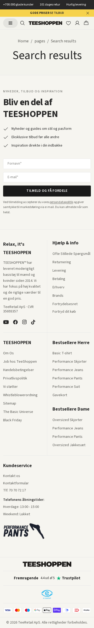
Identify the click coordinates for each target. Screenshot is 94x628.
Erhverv (58, 287)
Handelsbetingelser (18, 370)
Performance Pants (67, 378)
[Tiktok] (33, 322)
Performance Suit (66, 387)
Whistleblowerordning (20, 395)
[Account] (77, 23)
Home (23, 41)
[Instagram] (24, 322)
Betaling (58, 279)
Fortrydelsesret (65, 304)
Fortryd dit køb (64, 312)
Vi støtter (10, 387)
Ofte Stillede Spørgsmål (71, 254)
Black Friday (12, 420)
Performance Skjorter (69, 362)
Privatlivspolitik (15, 378)
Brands (57, 296)
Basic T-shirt (62, 353)
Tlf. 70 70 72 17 (14, 490)
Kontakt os (11, 476)
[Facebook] (15, 322)
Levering (59, 270)
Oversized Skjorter (67, 420)
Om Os (8, 353)
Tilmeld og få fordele (46, 190)
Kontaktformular (16, 483)
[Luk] (88, 13)
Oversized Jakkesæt (68, 445)
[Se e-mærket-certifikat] (47, 594)
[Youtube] (6, 322)
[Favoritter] (68, 23)
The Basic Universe (18, 412)
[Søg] (22, 23)
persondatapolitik (61, 202)
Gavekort (59, 395)
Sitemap (9, 403)
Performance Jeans (67, 370)
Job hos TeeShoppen (20, 362)
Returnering (61, 262)
